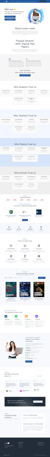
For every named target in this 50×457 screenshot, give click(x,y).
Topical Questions (20, 445)
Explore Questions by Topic (25, 75)
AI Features (21, 1)
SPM (20, 277)
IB (18, 277)
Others (31, 1)
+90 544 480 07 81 (41, 445)
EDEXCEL (15, 277)
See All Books (41, 277)
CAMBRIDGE (10, 277)
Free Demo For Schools (9, 16)
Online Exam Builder (17, 1)
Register (44, 1)
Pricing (34, 1)
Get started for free (37, 401)
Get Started (28, 361)
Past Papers (13, 1)
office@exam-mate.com (42, 444)
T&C (19, 448)
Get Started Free (9, 19)
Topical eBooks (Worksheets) (27, 1)
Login (41, 1)
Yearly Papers (20, 444)
